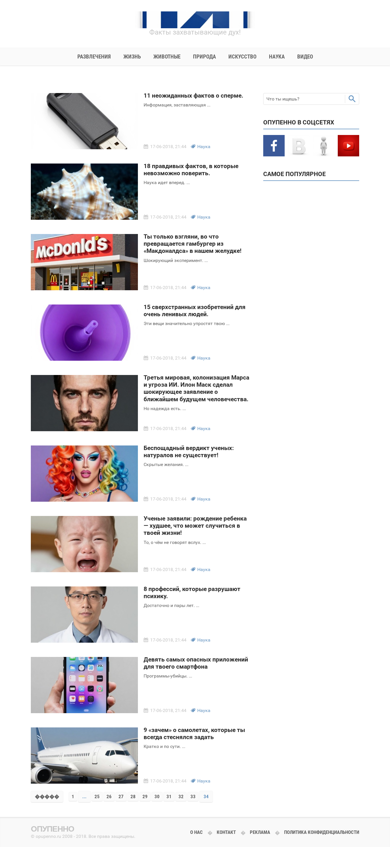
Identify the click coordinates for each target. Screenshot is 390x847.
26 (109, 796)
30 (157, 796)
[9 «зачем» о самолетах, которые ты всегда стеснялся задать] (84, 782)
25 (97, 796)
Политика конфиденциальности (321, 832)
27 (121, 796)
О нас (196, 832)
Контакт (226, 832)
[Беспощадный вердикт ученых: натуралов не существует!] (84, 500)
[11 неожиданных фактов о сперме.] (84, 147)
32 (181, 796)
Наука (203, 146)
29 (145, 796)
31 (169, 796)
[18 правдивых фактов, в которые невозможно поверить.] (84, 218)
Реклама (260, 832)
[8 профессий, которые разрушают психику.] (84, 641)
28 (133, 796)
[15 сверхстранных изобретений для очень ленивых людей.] (84, 359)
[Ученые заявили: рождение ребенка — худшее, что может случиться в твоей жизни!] (84, 570)
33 (193, 796)
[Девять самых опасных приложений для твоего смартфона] (84, 711)
